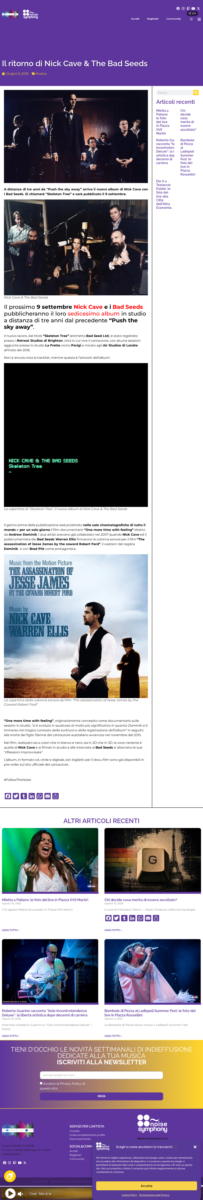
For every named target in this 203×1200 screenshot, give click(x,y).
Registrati (152, 18)
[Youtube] (193, 8)
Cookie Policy (129, 1194)
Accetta (146, 1186)
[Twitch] (188, 8)
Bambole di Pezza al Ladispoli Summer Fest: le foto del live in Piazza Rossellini (187, 157)
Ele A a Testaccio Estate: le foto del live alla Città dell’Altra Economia (163, 194)
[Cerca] (196, 92)
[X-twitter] (198, 8)
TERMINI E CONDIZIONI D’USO (74, 1182)
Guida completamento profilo (87, 1134)
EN (194, 13)
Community (173, 18)
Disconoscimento (80, 1138)
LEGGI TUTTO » (10, 930)
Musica (41, 73)
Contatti (74, 1130)
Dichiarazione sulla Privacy (154, 1194)
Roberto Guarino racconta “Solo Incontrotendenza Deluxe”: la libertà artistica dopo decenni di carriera (170, 151)
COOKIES (40, 1182)
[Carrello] (191, 19)
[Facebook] (178, 8)
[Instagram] (183, 8)
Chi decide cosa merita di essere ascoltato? (188, 120)
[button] (195, 1147)
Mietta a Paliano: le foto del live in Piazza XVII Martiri (162, 122)
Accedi (135, 18)
